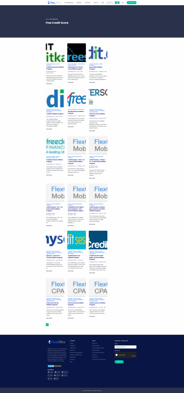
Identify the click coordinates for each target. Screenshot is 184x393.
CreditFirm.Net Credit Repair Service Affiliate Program (96, 257)
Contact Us (95, 357)
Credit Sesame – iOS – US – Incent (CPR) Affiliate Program (54, 209)
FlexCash (72, 350)
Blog (103, 2)
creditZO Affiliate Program (54, 114)
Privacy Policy (96, 350)
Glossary (72, 359)
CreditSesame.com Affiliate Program (74, 256)
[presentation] (55, 52)
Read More (49, 83)
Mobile (69, 156)
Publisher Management (76, 352)
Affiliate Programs (51, 64)
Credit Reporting (72, 65)
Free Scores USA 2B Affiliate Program (52, 304)
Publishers (73, 345)
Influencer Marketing (75, 355)
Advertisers (73, 348)
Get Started (131, 2)
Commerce (70, 157)
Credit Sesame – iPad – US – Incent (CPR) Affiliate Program (76, 161)
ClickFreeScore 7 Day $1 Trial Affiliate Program (75, 68)
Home (47, 19)
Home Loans (55, 157)
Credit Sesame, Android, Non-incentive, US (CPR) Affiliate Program (97, 209)
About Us (94, 343)
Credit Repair (81, 64)
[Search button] (116, 2)
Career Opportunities (98, 348)
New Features (96, 345)
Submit (119, 362)
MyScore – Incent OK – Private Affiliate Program (54, 256)
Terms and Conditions (98, 352)
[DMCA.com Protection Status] (58, 366)
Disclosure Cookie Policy (98, 359)
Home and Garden (50, 156)
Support (94, 355)
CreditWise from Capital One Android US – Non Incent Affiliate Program (75, 209)
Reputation (73, 357)
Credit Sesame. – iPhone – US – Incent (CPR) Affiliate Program (97, 161)
